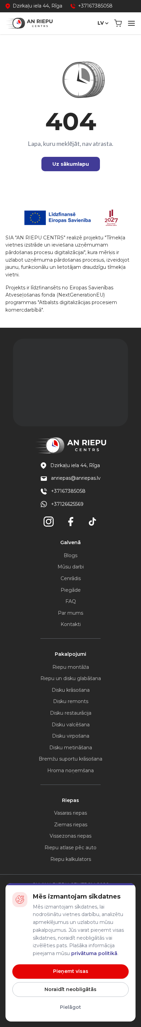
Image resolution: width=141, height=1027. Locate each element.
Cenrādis (71, 578)
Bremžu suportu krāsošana (70, 759)
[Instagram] (48, 521)
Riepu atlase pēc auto (70, 847)
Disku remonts (70, 701)
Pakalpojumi (70, 654)
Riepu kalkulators (70, 859)
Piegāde (71, 590)
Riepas (70, 800)
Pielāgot (70, 1007)
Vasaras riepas (70, 813)
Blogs (70, 555)
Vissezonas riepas (70, 836)
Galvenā (70, 542)
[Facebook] (70, 521)
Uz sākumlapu (70, 164)
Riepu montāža (70, 667)
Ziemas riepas (70, 825)
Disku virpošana (70, 736)
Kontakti (71, 624)
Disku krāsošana (71, 690)
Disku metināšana (70, 747)
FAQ (70, 601)
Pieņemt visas (70, 971)
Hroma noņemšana (70, 770)
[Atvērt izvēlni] (131, 23)
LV (101, 23)
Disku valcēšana (71, 725)
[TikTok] (92, 521)
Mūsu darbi (70, 567)
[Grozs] (118, 23)
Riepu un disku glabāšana (70, 678)
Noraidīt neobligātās (70, 989)
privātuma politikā (94, 953)
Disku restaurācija (70, 713)
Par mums (70, 613)
